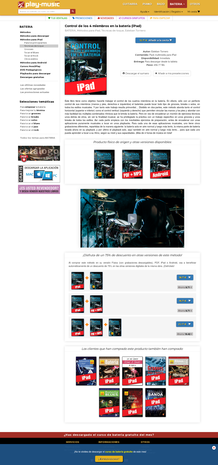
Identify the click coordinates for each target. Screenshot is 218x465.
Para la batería (32, 107)
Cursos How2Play (30, 66)
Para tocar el (30, 123)
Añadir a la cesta (154, 40)
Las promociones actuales (34, 92)
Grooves (28, 49)
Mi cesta (193, 11)
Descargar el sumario (137, 73)
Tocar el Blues (31, 52)
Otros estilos (31, 59)
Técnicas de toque (34, 46)
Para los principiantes (35, 42)
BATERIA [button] (176, 4)
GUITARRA (130, 4)
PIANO (147, 4)
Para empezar (161, 18)
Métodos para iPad (31, 39)
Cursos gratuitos (133, 18)
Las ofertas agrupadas (32, 88)
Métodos (25, 32)
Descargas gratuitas (32, 77)
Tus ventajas (58, 18)
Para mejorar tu (32, 110)
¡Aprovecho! (109, 459)
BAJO (161, 4)
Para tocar (30, 113)
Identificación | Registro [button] (167, 11)
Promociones (83, 18)
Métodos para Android (33, 62)
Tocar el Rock (31, 55)
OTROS (195, 4)
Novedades (107, 18)
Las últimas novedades (32, 85)
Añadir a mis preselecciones (173, 73)
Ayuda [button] (144, 11)
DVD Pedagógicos (30, 69)
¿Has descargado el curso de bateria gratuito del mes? (109, 434)
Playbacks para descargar (35, 73)
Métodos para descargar (34, 36)
